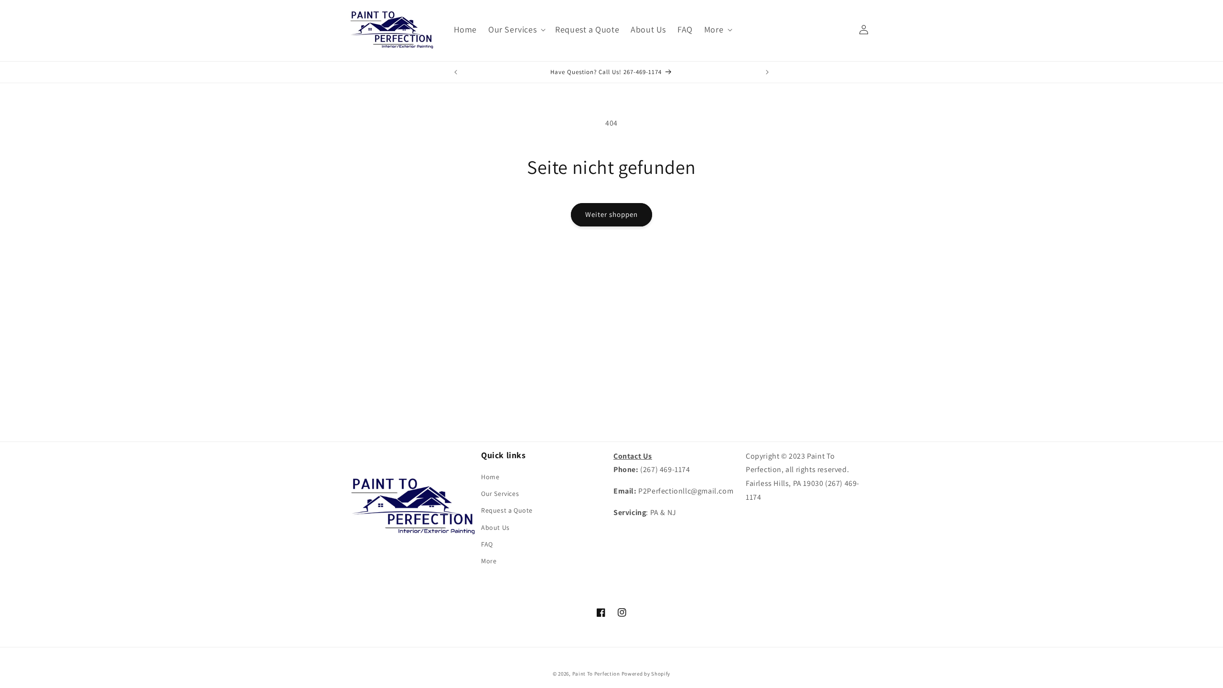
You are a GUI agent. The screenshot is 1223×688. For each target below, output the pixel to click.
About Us (495, 527)
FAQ (487, 544)
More (488, 561)
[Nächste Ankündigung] (767, 72)
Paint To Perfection (597, 673)
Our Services (500, 493)
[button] (516, 29)
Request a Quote (507, 510)
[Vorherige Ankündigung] (455, 72)
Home (490, 477)
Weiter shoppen (611, 214)
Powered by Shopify (646, 673)
